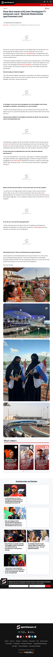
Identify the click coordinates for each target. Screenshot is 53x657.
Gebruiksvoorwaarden (26, 643)
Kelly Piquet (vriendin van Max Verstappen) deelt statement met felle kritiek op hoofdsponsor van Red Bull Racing (14, 547)
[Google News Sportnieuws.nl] (35, 637)
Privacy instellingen (23, 646)
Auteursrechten (44, 641)
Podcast (50, 4)
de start (5, 144)
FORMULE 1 (5, 8)
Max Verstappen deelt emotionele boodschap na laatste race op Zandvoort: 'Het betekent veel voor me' (13, 523)
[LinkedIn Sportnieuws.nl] (32, 637)
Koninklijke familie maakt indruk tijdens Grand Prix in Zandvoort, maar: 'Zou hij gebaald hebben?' (36, 546)
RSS (37, 641)
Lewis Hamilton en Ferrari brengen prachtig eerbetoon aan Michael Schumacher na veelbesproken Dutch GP (14, 500)
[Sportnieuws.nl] (8, 2)
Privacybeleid (8, 643)
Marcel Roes (6, 25)
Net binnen (43, 4)
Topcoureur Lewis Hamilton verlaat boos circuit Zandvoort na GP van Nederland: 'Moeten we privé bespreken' (15, 570)
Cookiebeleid (16, 643)
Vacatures (18, 641)
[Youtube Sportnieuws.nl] (26, 637)
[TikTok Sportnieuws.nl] (29, 637)
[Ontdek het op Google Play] (22, 632)
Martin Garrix (37, 227)
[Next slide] (49, 458)
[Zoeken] (47, 1)
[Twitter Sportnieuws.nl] (23, 637)
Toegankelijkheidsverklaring (40, 643)
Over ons (12, 641)
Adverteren (25, 641)
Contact (6, 641)
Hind (43, 195)
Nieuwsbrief (32, 641)
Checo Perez (17, 160)
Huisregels (14, 646)
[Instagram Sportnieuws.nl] (21, 637)
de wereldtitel (29, 53)
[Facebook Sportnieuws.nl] (18, 637)
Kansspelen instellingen (34, 646)
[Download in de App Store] (31, 632)
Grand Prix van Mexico (25, 64)
